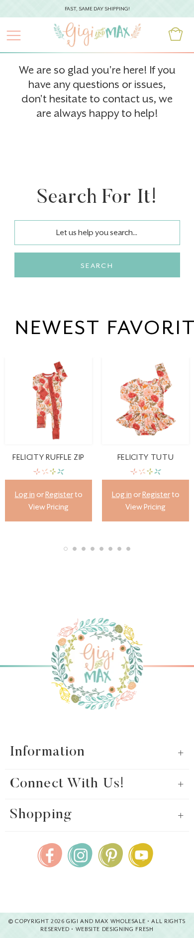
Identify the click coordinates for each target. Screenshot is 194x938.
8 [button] (128, 549)
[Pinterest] (110, 853)
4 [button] (93, 549)
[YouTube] (140, 853)
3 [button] (84, 549)
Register (59, 494)
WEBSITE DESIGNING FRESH (115, 929)
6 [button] (110, 549)
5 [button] (101, 549)
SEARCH (97, 265)
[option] (48, 439)
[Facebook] (49, 853)
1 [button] (66, 549)
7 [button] (119, 549)
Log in (25, 494)
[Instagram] (80, 853)
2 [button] (75, 549)
